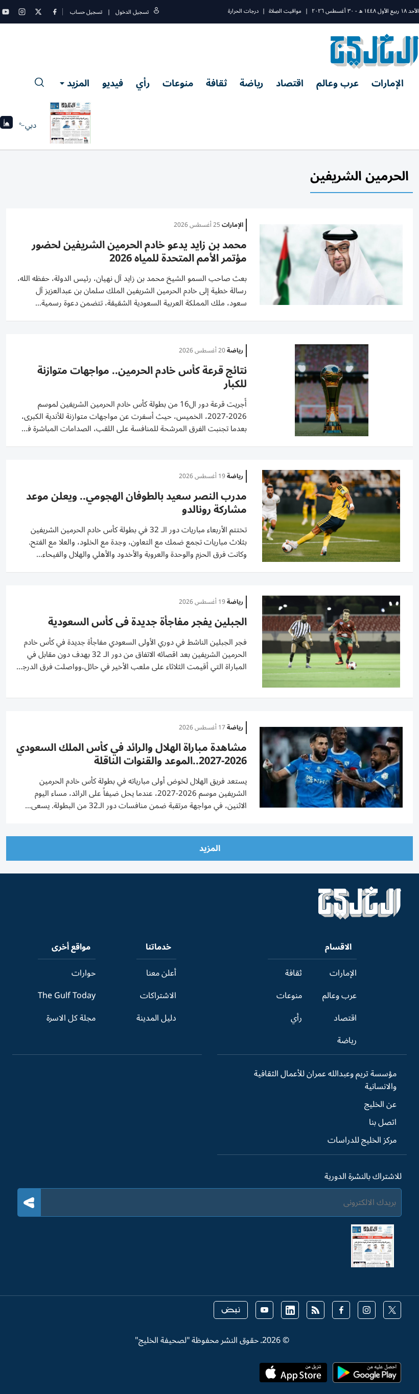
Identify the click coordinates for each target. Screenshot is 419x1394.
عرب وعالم (337, 83)
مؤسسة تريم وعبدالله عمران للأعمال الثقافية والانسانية (325, 1080)
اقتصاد (290, 83)
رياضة (251, 83)
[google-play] (367, 1375)
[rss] (315, 1310)
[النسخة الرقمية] (70, 125)
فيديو (112, 83)
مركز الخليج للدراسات (362, 1140)
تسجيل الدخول (132, 12)
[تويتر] (38, 11)
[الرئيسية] (360, 917)
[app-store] (293, 1375)
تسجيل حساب (86, 12)
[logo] (375, 51)
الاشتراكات (158, 995)
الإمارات (387, 83)
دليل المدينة (156, 1018)
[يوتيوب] (5, 11)
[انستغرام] (22, 11)
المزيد (78, 83)
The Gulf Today (67, 995)
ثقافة (216, 83)
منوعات (177, 83)
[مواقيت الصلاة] (6, 125)
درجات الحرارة (243, 11)
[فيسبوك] (54, 11)
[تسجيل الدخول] (156, 12)
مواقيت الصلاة (285, 11)
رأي (143, 83)
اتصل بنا (383, 1122)
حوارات (84, 973)
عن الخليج (380, 1104)
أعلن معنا (161, 973)
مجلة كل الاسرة (71, 1018)
